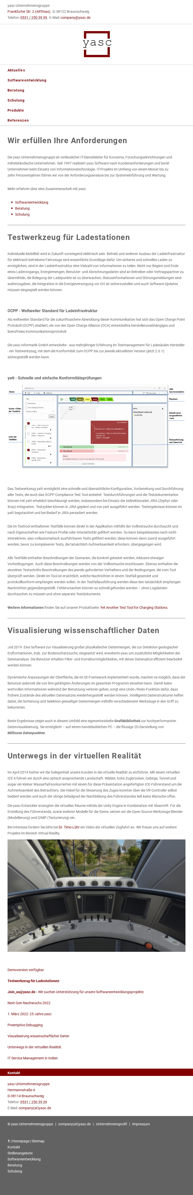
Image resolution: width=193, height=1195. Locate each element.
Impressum (141, 1124)
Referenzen (18, 120)
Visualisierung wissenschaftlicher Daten (38, 1036)
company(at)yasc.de (35, 1108)
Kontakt (14, 1147)
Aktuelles (16, 70)
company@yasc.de (75, 18)
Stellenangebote (20, 1153)
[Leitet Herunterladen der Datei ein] (96, 951)
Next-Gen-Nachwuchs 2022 (29, 1003)
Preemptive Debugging (25, 1025)
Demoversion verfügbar (26, 970)
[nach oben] (9, 1141)
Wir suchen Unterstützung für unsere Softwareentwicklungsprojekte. (76, 992)
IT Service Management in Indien (33, 1058)
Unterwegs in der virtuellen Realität (34, 1047)
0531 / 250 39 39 (33, 18)
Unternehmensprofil (111, 1124)
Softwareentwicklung (27, 80)
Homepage (20, 1141)
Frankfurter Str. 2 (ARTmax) (29, 12)
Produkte (16, 110)
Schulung (16, 100)
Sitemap (38, 1141)
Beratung (16, 90)
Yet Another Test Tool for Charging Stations (133, 608)
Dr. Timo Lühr (69, 827)
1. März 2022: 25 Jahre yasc (30, 1014)
